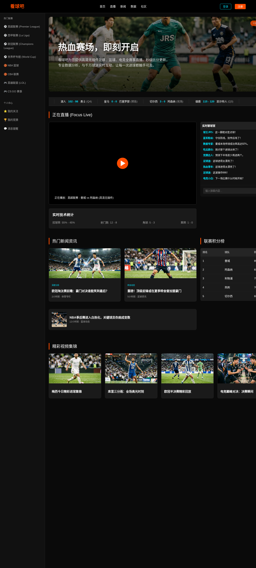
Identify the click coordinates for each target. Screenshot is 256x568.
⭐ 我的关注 (11, 111)
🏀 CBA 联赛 (11, 74)
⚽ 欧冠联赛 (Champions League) (18, 46)
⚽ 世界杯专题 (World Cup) (20, 56)
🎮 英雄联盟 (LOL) (15, 82)
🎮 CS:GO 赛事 (13, 91)
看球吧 (17, 6)
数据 (133, 6)
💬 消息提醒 (11, 128)
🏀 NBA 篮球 (11, 65)
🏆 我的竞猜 (11, 119)
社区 (144, 6)
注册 (240, 6)
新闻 (123, 6)
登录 (225, 6)
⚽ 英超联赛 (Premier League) (22, 26)
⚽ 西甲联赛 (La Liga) (17, 35)
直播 (113, 6)
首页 (102, 6)
